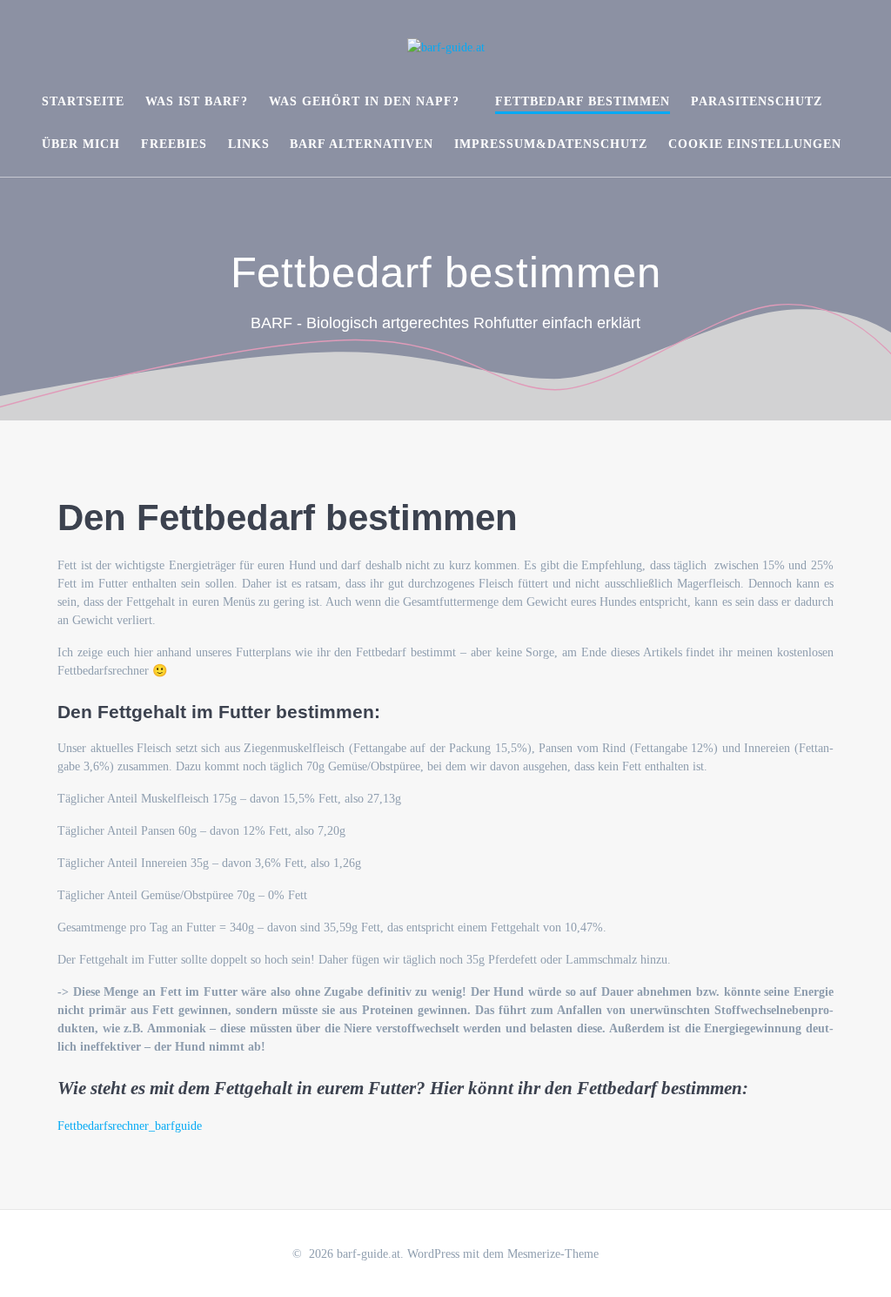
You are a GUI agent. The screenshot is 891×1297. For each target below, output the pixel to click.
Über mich (81, 144)
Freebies (174, 144)
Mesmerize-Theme (553, 1253)
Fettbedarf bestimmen (582, 101)
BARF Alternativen (361, 144)
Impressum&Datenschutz (550, 144)
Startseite (83, 101)
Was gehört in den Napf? (364, 101)
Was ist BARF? (196, 101)
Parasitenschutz (756, 101)
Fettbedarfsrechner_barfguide (129, 1125)
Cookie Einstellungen (754, 144)
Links (249, 144)
